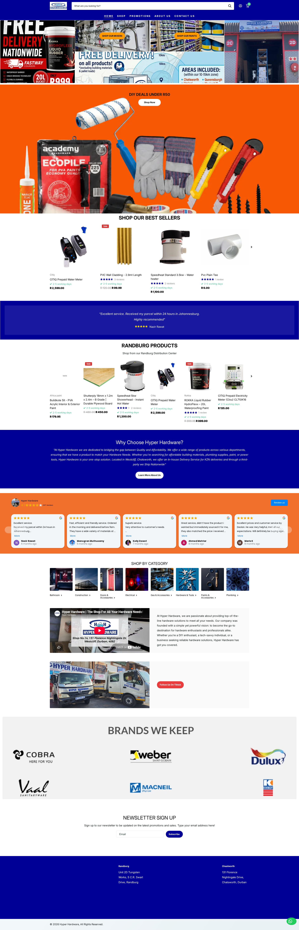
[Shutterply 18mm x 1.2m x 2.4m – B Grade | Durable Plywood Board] (99, 376)
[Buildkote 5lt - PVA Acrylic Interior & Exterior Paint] (65, 376)
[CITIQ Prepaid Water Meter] (74, 247)
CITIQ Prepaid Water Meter (66, 279)
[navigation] (144, 208)
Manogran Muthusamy (90, 541)
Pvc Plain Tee (209, 275)
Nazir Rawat (28, 541)
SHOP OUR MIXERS (112, 35)
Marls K (248, 541)
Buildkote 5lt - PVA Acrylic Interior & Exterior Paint (65, 404)
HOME (108, 16)
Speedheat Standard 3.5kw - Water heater (172, 276)
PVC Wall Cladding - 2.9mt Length (121, 275)
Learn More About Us (149, 475)
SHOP (121, 16)
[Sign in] (240, 5)
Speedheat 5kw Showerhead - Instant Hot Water (130, 399)
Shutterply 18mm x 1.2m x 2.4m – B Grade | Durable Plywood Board (98, 399)
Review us (279, 502)
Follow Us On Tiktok (170, 684)
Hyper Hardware (29, 500)
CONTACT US (184, 16)
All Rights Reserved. (91, 924)
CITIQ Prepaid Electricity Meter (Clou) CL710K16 (232, 397)
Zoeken (229, 6)
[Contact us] (292, 921)
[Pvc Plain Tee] (225, 247)
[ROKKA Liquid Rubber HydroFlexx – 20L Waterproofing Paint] (200, 376)
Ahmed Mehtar (197, 541)
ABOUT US (162, 16)
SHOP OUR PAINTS (187, 35)
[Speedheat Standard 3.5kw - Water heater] (175, 247)
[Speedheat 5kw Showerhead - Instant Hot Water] (132, 376)
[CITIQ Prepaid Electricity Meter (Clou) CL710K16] (233, 376)
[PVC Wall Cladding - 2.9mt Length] (124, 247)
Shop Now (149, 101)
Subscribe (174, 834)
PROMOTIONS (140, 16)
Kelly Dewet (140, 541)
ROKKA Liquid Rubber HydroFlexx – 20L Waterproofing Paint (197, 404)
